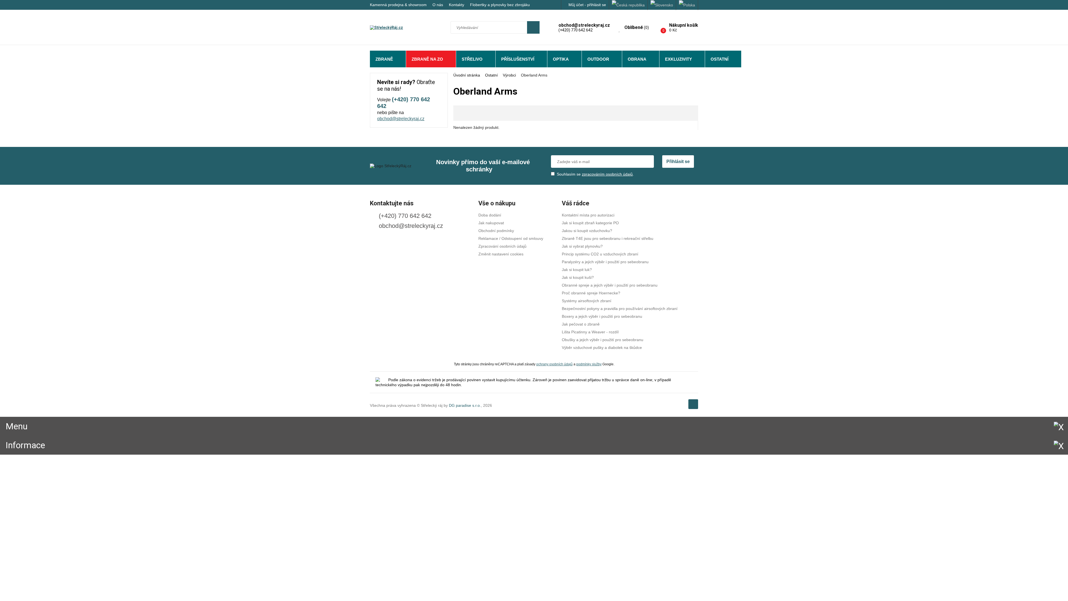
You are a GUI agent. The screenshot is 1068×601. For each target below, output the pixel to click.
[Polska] (687, 5)
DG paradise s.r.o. (465, 405)
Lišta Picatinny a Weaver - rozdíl (590, 332)
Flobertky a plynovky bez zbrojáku (500, 5)
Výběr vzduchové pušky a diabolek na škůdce (602, 347)
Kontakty (456, 5)
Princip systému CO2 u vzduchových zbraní (600, 254)
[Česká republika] (628, 5)
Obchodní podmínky (496, 230)
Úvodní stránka (466, 75)
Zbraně (384, 59)
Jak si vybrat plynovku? (582, 246)
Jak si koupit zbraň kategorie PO (590, 223)
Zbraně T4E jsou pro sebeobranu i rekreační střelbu (607, 238)
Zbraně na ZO (427, 59)
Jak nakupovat (491, 223)
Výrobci (509, 75)
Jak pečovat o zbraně (581, 324)
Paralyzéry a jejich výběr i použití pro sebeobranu (605, 262)
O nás (437, 5)
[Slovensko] (662, 5)
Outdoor (598, 59)
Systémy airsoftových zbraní (586, 301)
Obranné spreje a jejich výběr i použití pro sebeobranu (609, 285)
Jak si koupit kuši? (578, 277)
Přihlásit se (678, 161)
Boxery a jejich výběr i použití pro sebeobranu (602, 316)
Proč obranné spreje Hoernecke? (591, 293)
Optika (561, 59)
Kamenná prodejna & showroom (398, 5)
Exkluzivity (678, 59)
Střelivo (472, 59)
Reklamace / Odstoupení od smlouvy (510, 238)
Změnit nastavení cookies (500, 254)
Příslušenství (517, 59)
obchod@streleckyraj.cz (400, 118)
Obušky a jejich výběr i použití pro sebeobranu (602, 340)
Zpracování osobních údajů (502, 246)
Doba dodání (489, 215)
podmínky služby (589, 364)
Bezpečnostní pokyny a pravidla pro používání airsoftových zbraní (620, 308)
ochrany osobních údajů (554, 364)
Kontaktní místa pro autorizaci (588, 215)
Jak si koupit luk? (577, 269)
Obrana (637, 59)
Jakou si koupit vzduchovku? (587, 230)
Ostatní (719, 59)
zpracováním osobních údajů (607, 174)
